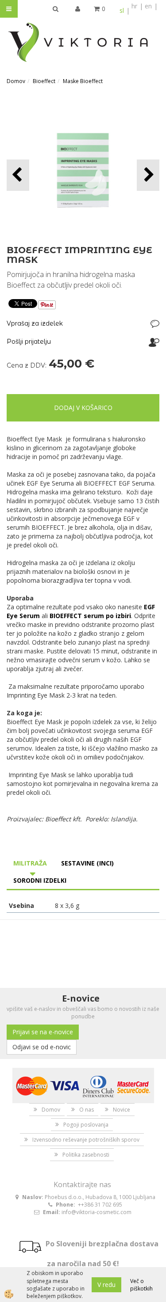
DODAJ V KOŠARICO (83, 407)
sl (122, 10)
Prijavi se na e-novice (42, 1032)
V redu (106, 1284)
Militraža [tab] (30, 863)
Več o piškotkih (141, 1284)
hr (134, 6)
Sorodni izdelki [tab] (39, 880)
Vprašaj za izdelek (35, 323)
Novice (121, 1109)
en (148, 6)
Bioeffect (44, 81)
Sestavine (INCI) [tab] (87, 863)
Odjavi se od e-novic (41, 1047)
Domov (16, 81)
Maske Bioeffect (83, 81)
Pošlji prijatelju (29, 341)
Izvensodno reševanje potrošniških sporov (85, 1139)
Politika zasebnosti (85, 1154)
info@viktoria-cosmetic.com (96, 1212)
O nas (86, 1109)
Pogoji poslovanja (85, 1124)
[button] (148, 175)
